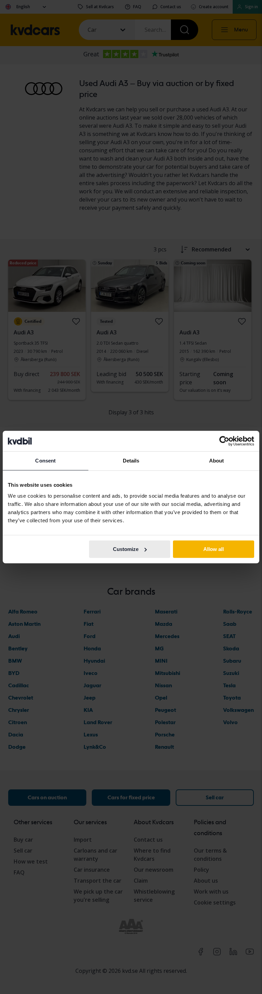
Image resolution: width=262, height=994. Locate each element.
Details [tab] (131, 461)
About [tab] (216, 461)
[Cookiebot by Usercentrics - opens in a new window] (224, 441)
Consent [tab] (45, 461)
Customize (126, 549)
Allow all (213, 549)
